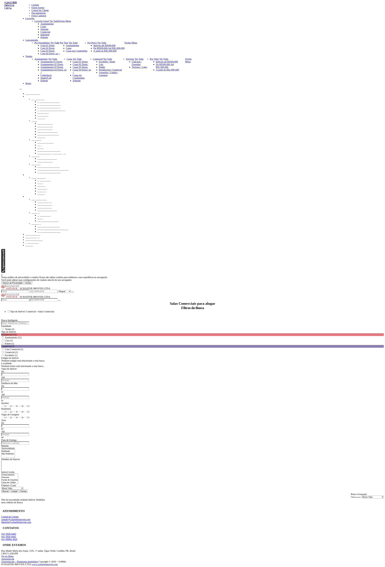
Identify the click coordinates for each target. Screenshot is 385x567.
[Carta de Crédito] (9, 482)
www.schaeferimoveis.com (45, 564)
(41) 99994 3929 (9, 539)
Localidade (6, 363)
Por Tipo (64, 42)
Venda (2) (9, 329)
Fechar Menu (64, 21)
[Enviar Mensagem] (59, 300)
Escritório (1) (11, 355)
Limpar (14, 491)
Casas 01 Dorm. (80, 61)
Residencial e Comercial (110, 70)
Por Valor (154, 59)
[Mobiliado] (8, 451)
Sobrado (44, 29)
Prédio (102, 67)
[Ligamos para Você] (3, 272)
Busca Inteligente (9, 320)
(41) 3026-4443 (8, 534)
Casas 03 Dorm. (80, 67)
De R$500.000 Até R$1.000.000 (109, 48)
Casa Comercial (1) (14, 349)
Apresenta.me (7, 559)
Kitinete (44, 37)
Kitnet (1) (9, 343)
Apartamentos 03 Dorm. (51, 67)
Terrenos (130, 59)
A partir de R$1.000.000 (105, 51)
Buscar (5, 491)
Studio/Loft (45, 78)
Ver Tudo (53, 21)
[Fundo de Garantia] (9, 480)
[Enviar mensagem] (73, 292)
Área (3, 420)
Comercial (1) (11, 352)
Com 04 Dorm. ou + (50, 53)
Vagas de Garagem (10, 414)
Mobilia (5, 446)
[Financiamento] (9, 475)
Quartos (5, 403)
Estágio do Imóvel (9, 358)
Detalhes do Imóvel (10, 459)
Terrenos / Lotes (139, 67)
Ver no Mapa (7, 556)
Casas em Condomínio (76, 51)
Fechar (23, 491)
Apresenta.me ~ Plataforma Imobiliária (19, 561)
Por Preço (92, 42)
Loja (101, 64)
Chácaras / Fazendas (137, 63)
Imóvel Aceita (7, 472)
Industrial (44, 34)
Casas (43, 26)
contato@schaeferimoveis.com (15, 519)
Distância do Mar (9, 383)
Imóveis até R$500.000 (104, 45)
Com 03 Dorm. (47, 51)
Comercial (45, 32)
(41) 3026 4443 (8, 536)
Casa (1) (9, 340)
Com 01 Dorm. (47, 45)
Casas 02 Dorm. (80, 64)
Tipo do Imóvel (8, 332)
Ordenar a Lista (8, 485)
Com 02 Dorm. (47, 48)
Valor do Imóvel (9, 369)
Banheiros (6, 409)
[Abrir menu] (20, 88)
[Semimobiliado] (8, 448)
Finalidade (6, 326)
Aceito (28, 283)
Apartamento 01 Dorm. (51, 61)
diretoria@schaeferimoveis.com (16, 522)
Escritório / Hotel (107, 61)
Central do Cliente (9, 516)
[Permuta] (9, 477)
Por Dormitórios (42, 42)
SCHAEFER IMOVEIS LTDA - (10, 5)
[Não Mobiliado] (8, 454)
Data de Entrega (9, 440)
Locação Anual (41, 21)
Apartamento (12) (13, 337)
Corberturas (46, 75)
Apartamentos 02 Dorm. (51, 64)
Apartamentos (47, 24)
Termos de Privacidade (12, 283)
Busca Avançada (359, 494)
